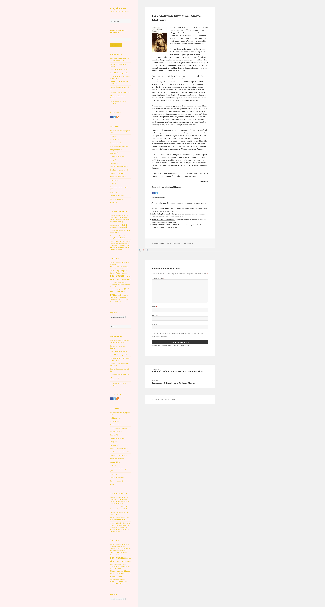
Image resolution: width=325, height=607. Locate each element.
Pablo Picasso (128, 291)
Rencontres (113, 300)
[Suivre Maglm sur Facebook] (111, 117)
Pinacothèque (126, 295)
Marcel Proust (115, 289)
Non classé (113, 180)
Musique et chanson (116, 177)
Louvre (113, 286)
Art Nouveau (113, 267)
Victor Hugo (124, 302)
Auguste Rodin (113, 268)
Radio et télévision (116, 196)
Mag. (169, 243)
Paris (113, 294)
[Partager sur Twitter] (156, 193)
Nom (154, 307)
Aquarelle (123, 264)
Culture (118, 273)
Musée (127, 289)
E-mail (112, 37)
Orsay (122, 292)
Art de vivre (114, 139)
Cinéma (112, 153)
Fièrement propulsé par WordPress (163, 399)
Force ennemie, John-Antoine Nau (166, 208)
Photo (112, 192)
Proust (117, 297)
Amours (118, 264)
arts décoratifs (121, 267)
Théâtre (112, 202)
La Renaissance (125, 284)
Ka (192, 243)
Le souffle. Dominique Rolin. (119, 73)
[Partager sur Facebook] (153, 193)
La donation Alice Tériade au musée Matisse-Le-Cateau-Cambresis (119, 247)
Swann (112, 302)
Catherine (123, 268)
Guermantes (114, 282)
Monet (122, 289)
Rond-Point (124, 299)
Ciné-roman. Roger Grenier (119, 69)
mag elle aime (118, 8)
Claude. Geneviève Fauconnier (120, 92)
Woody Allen (121, 304)
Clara (112, 230)
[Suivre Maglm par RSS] (117, 117)
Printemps (113, 297)
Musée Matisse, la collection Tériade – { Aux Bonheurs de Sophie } (120, 243)
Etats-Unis (124, 273)
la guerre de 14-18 (115, 284)
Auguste (128, 266)
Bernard (119, 268)
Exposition (113, 163)
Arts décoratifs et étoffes (118, 146)
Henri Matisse (122, 282)
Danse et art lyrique (116, 156)
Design (112, 160)
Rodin (119, 299)
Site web (155, 324)
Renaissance (123, 297)
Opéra (112, 183)
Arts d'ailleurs (114, 143)
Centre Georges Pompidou (118, 271)
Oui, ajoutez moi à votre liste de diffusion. (171, 345)
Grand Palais (126, 280)
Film (124, 276)
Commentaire (158, 278)
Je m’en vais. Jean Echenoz (163, 203)
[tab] (140, 250)
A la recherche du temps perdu (120, 131)
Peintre (119, 295)
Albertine (113, 264)
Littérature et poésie (116, 173)
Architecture (114, 136)
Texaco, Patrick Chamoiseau (163, 219)
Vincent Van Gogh (114, 304)
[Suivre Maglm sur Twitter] (114, 117)
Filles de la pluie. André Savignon (166, 214)
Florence (128, 276)
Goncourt (115, 279)
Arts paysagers (115, 150)
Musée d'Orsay (115, 292)
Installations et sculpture (118, 170)
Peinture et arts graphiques (119, 187)
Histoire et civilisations (117, 167)
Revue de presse (115, 199)
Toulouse (118, 302)
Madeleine (118, 286)
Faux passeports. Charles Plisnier (166, 225)
